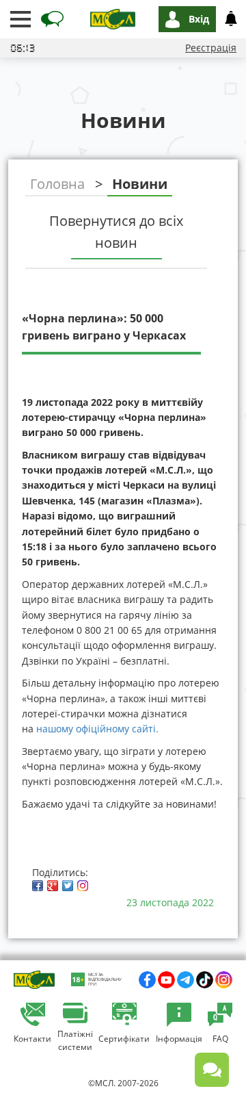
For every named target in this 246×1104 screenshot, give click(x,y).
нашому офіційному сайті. (97, 728)
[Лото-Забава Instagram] (223, 979)
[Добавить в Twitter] (67, 885)
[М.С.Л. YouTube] (166, 979)
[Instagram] (82, 885)
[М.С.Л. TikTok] (204, 979)
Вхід (199, 18)
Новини (139, 184)
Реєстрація (210, 47)
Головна (57, 184)
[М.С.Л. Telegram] (185, 979)
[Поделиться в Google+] (52, 885)
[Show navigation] (20, 19)
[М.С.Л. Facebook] (147, 979)
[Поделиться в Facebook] (37, 885)
